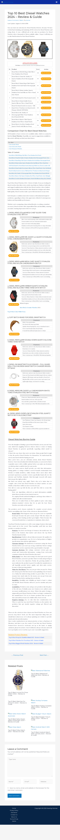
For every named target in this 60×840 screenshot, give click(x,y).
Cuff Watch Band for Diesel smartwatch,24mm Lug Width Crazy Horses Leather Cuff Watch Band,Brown (29, 166)
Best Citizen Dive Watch (15, 146)
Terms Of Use (14, 819)
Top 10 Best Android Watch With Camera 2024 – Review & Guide (41, 733)
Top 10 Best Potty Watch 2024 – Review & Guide (16, 730)
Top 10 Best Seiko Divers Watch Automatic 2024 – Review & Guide (17, 720)
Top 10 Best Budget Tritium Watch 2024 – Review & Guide (40, 718)
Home (14, 808)
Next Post (44, 655)
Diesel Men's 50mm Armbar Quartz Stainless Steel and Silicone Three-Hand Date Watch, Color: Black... (28, 164)
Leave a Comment (13, 20)
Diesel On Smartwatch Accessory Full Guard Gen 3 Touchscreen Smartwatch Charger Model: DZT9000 (29, 172)
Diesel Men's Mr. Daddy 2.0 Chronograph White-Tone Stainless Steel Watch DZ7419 (29, 173)
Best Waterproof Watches (15, 148)
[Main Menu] (56, 2)
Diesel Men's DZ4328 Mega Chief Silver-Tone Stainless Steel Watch (25, 155)
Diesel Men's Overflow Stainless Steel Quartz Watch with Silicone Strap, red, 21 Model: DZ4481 (30, 179)
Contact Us (14, 814)
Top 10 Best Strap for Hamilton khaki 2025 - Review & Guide (26, 637)
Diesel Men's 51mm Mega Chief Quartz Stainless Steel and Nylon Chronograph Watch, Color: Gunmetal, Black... (29, 161)
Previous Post (17, 655)
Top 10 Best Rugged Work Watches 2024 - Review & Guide (26, 643)
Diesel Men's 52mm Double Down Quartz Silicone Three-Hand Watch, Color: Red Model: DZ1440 (30, 169)
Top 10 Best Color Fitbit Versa (17, 311)
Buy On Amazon (46, 73)
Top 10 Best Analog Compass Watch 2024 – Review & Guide (41, 707)
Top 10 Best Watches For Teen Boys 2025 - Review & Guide (26, 640)
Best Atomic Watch (14, 144)
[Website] (46, 782)
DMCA (14, 821)
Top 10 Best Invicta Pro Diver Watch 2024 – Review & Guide (18, 694)
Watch (21, 20)
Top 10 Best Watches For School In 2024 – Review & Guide (17, 702)
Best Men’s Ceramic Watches (28, 307)
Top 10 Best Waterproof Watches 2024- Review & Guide (40, 675)
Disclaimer (14, 812)
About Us (14, 817)
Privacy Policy (14, 810)
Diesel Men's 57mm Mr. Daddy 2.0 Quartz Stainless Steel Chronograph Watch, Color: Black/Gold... (29, 159)
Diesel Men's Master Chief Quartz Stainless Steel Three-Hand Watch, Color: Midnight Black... (29, 177)
